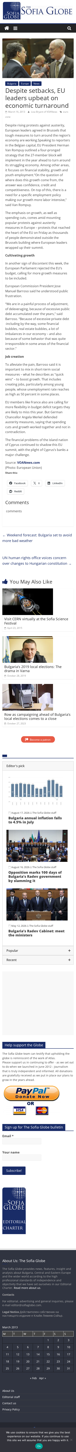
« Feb (33, 1378)
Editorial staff (11, 1397)
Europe (25, 83)
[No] (71, 1440)
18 (7, 1361)
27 (27, 1368)
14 (38, 1354)
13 (27, 1354)
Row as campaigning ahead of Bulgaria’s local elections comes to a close (37, 716)
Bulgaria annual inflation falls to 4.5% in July (35, 820)
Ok (39, 1446)
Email (8, 1136)
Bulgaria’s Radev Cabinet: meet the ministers (36, 933)
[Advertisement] (38, 1003)
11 (7, 1354)
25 (7, 1368)
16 (58, 1354)
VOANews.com (28, 462)
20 (27, 1361)
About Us (8, 1391)
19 (17, 1361)
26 (17, 1368)
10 (68, 1347)
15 (48, 1354)
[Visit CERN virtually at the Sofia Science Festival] (27, 591)
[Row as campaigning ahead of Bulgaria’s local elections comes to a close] (27, 686)
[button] (38, 766)
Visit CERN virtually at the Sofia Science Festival (36, 621)
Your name (10, 1152)
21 (38, 1361)
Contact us (9, 1403)
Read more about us (27, 1288)
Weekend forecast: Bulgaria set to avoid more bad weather (37, 538)
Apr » (42, 1378)
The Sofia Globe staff (44, 812)
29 (48, 1368)
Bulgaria (11, 83)
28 (38, 1368)
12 (17, 1354)
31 (68, 1368)
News (37, 83)
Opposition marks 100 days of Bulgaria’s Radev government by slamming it (35, 876)
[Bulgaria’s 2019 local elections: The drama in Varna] (27, 638)
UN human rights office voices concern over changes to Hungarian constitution (37, 560)
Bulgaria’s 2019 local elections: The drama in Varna (33, 668)
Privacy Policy (11, 1409)
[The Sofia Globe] (6, 28)
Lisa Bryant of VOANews (44, 111)
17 (68, 1354)
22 (48, 1361)
